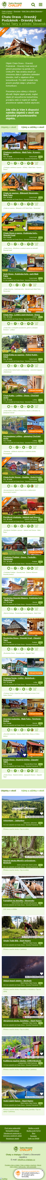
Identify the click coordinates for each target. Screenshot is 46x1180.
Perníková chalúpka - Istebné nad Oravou (21, 517)
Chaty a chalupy (7, 11)
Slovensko (17, 11)
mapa (40, 823)
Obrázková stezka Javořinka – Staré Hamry (22, 1021)
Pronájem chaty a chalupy (12, 1165)
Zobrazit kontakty (35, 147)
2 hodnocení (39, 662)
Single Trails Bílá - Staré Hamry (17, 941)
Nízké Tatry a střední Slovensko (32, 11)
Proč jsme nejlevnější (12, 1128)
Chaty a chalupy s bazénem (28, 1165)
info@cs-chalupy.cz (26, 1160)
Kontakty (33, 1136)
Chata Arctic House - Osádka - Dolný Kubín (22, 477)
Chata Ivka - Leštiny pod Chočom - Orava (21, 315)
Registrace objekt (12, 1138)
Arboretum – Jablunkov (13, 821)
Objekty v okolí (8, 127)
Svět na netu (22, 1167)
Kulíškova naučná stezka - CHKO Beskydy (22, 1061)
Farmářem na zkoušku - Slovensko (18, 901)
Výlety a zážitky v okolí (32, 127)
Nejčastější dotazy (12, 1131)
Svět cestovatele (31, 1167)
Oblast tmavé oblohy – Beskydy (17, 981)
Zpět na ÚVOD (33, 1138)
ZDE (36, 164)
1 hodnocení (39, 258)
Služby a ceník (33, 1128)
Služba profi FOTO (34, 1131)
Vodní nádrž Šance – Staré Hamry (18, 1101)
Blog (33, 1133)
